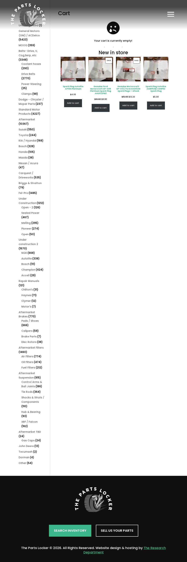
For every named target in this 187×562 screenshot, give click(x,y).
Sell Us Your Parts (117, 530)
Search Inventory (70, 530)
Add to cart (73, 103)
